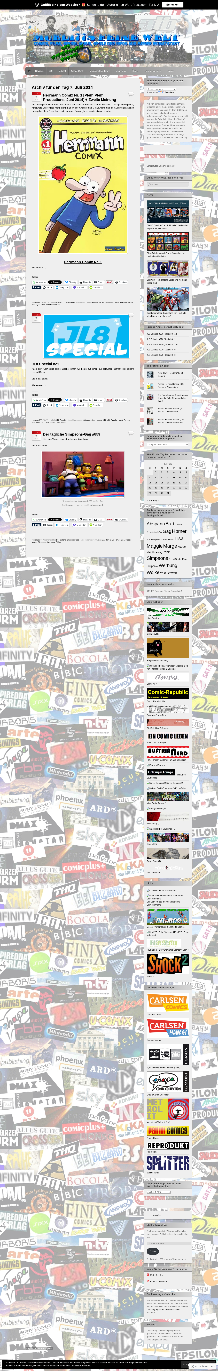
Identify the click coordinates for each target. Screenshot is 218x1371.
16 (162, 483)
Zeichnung (61, 422)
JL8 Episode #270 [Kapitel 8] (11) (162, 339)
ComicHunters (169, 890)
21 (150, 488)
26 (180, 488)
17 (168, 483)
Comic (178, 524)
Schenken (172, 4)
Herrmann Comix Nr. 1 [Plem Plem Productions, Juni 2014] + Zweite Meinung (79, 97)
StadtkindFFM (168, 829)
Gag (112, 540)
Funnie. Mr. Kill (98, 302)
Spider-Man (180, 559)
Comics (59, 302)
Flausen (161, 765)
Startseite (29, 71)
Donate (170, 71)
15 (156, 483)
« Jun (149, 500)
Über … (135, 71)
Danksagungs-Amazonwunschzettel (163, 1309)
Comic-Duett (77, 71)
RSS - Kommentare (158, 1281)
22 (156, 488)
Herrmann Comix (112, 302)
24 (168, 488)
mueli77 (38, 302)
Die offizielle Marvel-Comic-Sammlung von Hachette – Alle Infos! (166, 255)
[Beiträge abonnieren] (148, 1275)
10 (168, 477)
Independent (69, 302)
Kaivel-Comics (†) (174, 783)
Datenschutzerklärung (99, 71)
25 (174, 488)
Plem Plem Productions (50, 305)
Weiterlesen (39, 267)
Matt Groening (154, 552)
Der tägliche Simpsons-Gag (67, 540)
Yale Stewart (51, 422)
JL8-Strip (164, 539)
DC (159, 532)
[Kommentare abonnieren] (148, 1281)
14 (150, 483)
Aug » (156, 500)
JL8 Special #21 (45, 364)
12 (180, 477)
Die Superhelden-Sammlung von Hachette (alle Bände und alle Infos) (166, 314)
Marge (34, 542)
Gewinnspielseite (153, 71)
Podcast (62, 71)
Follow (153, 1251)
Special (172, 559)
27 (186, 488)
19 (180, 483)
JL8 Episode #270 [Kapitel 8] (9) (161, 350)
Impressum (121, 71)
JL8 (50, 71)
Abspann (101, 540)
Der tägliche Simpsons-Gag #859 (71, 434)
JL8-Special (61, 420)
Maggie (128, 540)
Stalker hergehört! (157, 1225)
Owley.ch (162, 808)
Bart (107, 540)
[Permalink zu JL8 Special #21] (86, 359)
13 (186, 477)
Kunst (120, 420)
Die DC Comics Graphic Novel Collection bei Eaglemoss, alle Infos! (167, 227)
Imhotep (99, 420)
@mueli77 (157, 1215)
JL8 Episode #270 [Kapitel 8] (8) (161, 355)
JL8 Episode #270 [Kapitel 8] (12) (162, 334)
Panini (167, 552)
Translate (169, 92)
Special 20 (36, 422)
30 (162, 493)
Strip (43, 422)
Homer (117, 540)
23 (162, 488)
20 (186, 483)
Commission (89, 420)
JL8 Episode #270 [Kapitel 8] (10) (162, 344)
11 (174, 477)
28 (150, 493)
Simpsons (42, 542)
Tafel (155, 566)
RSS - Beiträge (156, 1275)
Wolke (58, 542)
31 (168, 493)
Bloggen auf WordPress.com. (39, 1349)
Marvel (182, 546)
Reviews (39, 71)
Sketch (127, 420)
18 (174, 483)
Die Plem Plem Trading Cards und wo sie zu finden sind (167, 281)
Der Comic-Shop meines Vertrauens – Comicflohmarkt (164, 903)
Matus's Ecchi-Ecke (176, 788)
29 (156, 493)
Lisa (122, 540)
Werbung (51, 542)
